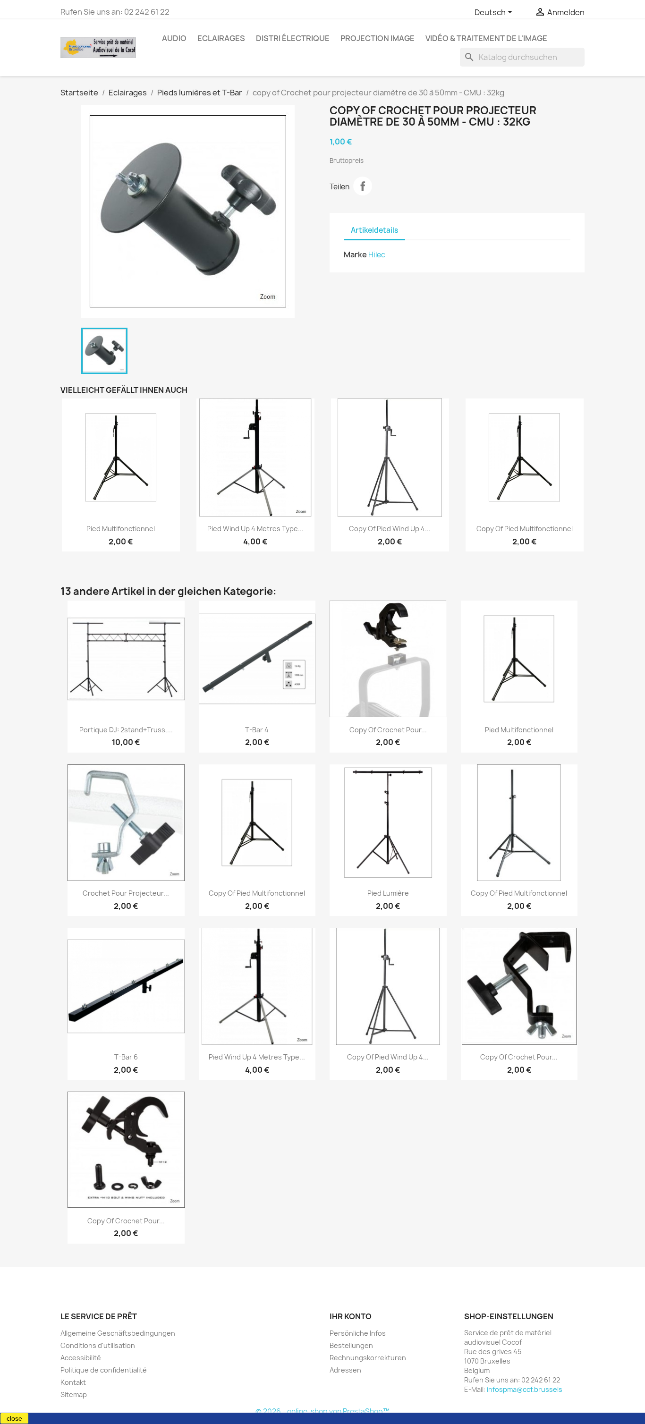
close (14, 1418)
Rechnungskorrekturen (368, 1357)
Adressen (345, 1369)
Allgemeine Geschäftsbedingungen (117, 1333)
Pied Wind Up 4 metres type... (255, 528)
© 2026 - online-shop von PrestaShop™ (322, 1411)
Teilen (362, 186)
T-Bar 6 (126, 1056)
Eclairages (221, 38)
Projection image (377, 38)
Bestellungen (351, 1345)
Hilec (376, 255)
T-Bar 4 (257, 729)
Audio (174, 38)
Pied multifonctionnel (120, 528)
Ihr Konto (351, 1316)
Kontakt (73, 1382)
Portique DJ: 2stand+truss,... (126, 729)
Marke (355, 254)
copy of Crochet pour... (388, 729)
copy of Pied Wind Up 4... (390, 528)
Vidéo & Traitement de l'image (486, 38)
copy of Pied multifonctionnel (524, 528)
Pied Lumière (388, 893)
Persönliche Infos (358, 1333)
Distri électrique (293, 38)
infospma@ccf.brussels (524, 1389)
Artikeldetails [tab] (374, 230)
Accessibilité (80, 1357)
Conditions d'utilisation (97, 1345)
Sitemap (73, 1394)
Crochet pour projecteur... (126, 893)
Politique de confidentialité (103, 1369)
